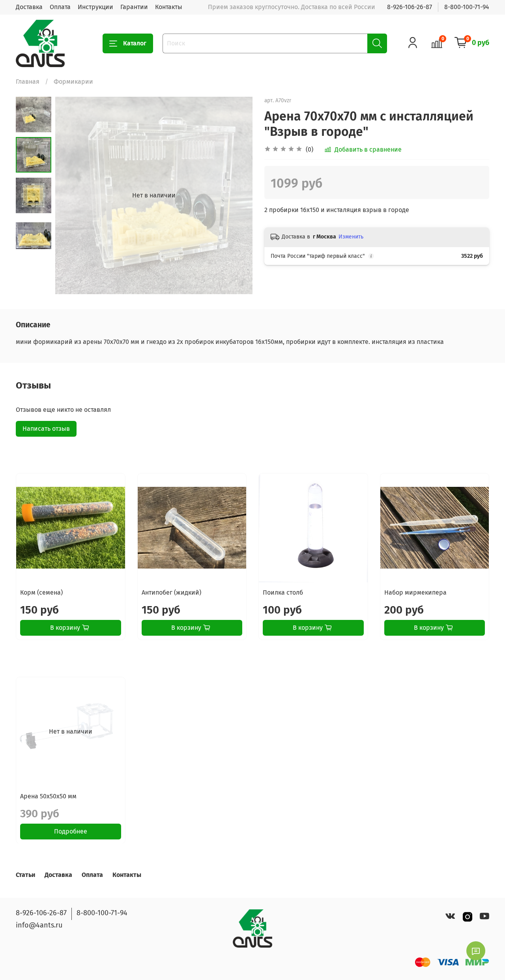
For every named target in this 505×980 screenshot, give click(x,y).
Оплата (60, 7)
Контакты (168, 7)
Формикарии (73, 81)
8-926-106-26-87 (409, 7)
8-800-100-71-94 (466, 7)
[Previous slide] (71, 195)
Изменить (351, 236)
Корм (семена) (41, 592)
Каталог (134, 43)
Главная (27, 81)
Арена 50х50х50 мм (48, 796)
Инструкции (95, 7)
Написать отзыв (46, 428)
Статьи (25, 875)
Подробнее (70, 831)
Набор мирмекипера (415, 592)
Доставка (29, 7)
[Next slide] (236, 195)
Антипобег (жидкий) (171, 592)
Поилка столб (283, 592)
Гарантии (134, 7)
